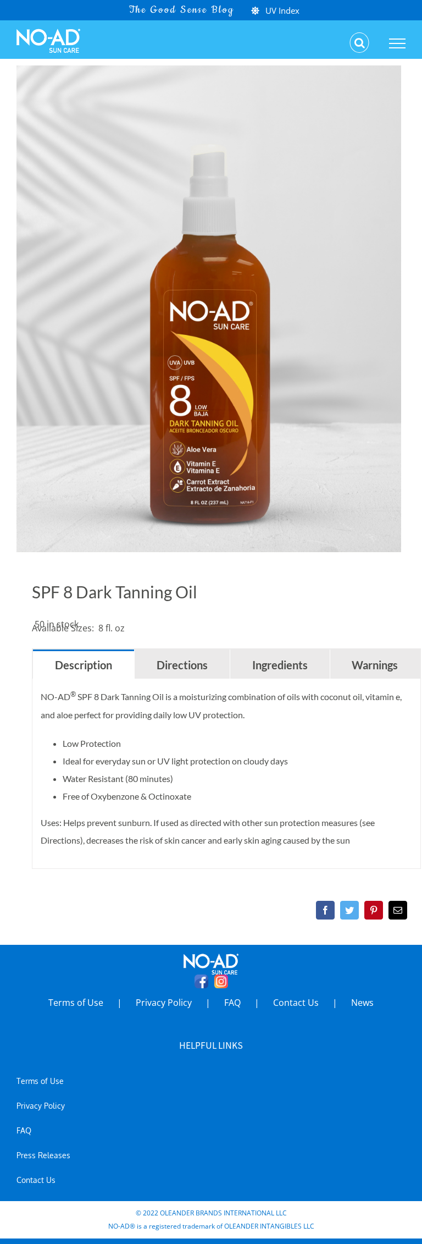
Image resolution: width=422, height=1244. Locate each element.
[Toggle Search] (359, 42)
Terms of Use (75, 1003)
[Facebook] (325, 910)
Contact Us (296, 1003)
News (362, 1003)
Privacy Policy (164, 1003)
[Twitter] (349, 910)
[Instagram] (221, 981)
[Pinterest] (374, 910)
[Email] (398, 910)
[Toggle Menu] (397, 43)
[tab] (83, 664)
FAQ (232, 1003)
